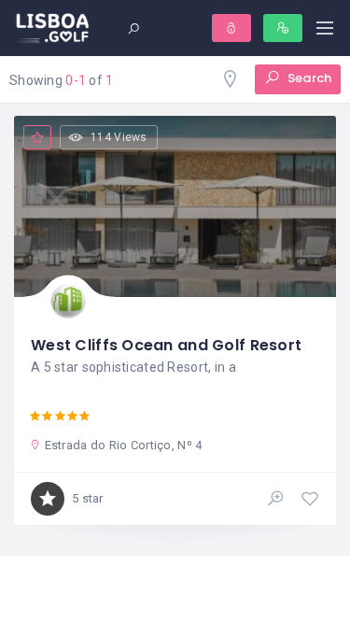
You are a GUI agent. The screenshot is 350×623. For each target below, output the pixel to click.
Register (282, 28)
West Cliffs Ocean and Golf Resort (166, 345)
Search (308, 78)
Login (231, 28)
